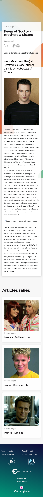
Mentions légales (7, 454)
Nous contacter (7, 451)
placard (8, 245)
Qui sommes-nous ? (29, 454)
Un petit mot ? (27, 451)
